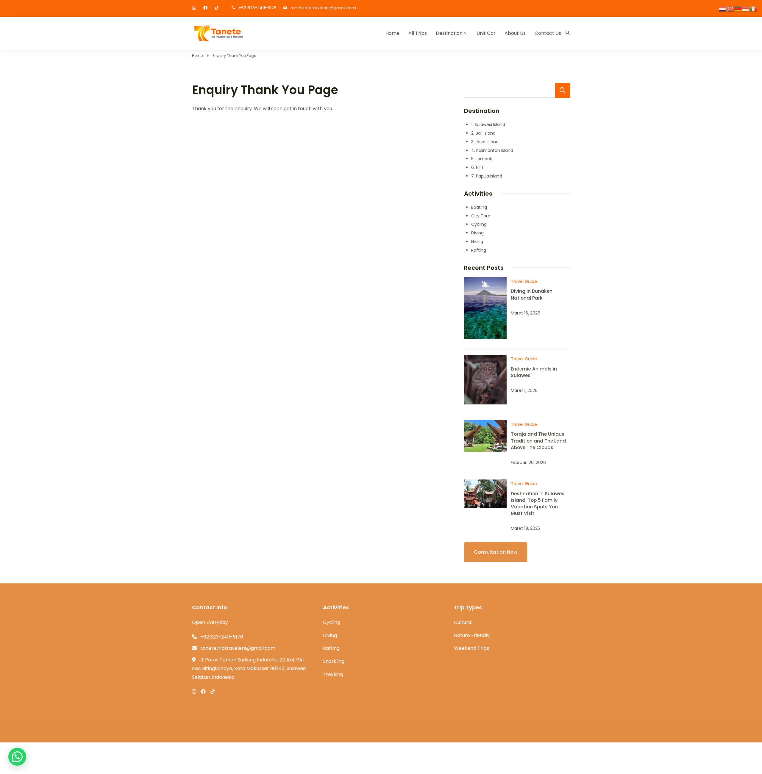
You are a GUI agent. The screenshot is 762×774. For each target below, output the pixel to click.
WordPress (450, 728)
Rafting (478, 250)
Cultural (463, 622)
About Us (515, 33)
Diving (477, 233)
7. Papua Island (486, 176)
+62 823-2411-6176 (257, 8)
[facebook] (205, 8)
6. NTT (477, 167)
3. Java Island (485, 142)
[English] (730, 8)
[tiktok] (217, 8)
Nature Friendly (472, 635)
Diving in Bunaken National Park (531, 294)
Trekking (333, 674)
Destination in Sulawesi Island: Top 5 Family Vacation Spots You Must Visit (538, 503)
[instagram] (194, 8)
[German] (738, 8)
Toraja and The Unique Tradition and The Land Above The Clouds (538, 441)
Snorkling (333, 661)
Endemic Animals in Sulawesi (534, 372)
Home (392, 33)
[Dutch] (723, 8)
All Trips (417, 33)
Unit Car (486, 33)
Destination (449, 33)
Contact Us (548, 33)
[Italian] (754, 8)
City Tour (480, 216)
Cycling (479, 224)
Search (562, 90)
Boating (479, 207)
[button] (17, 757)
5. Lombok (481, 159)
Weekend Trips (471, 648)
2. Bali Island (483, 133)
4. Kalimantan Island (492, 150)
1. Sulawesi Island (488, 124)
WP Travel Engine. (394, 728)
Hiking (477, 241)
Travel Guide (524, 281)
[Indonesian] (746, 8)
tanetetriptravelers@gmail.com (323, 8)
